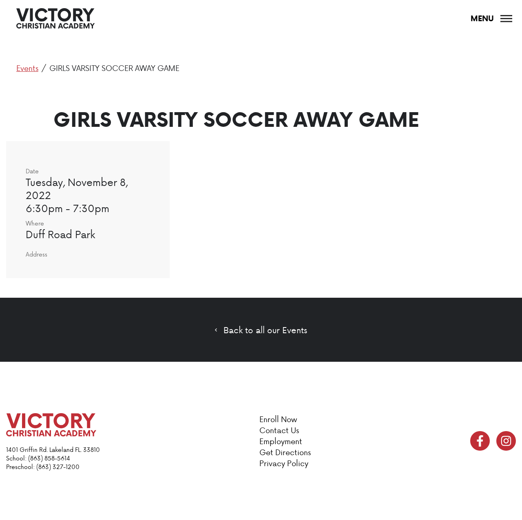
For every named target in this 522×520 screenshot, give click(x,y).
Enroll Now (278, 419)
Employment (280, 441)
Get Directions (285, 452)
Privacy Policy (283, 463)
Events (27, 67)
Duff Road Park (60, 234)
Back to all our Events (265, 330)
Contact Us (279, 430)
